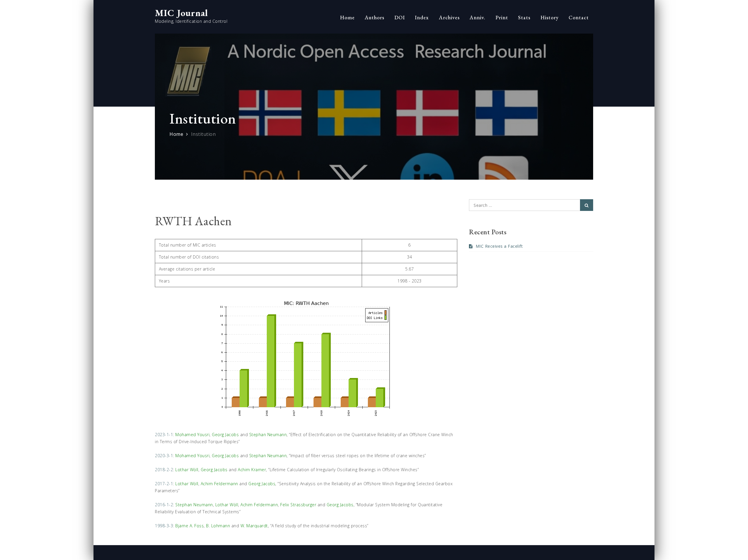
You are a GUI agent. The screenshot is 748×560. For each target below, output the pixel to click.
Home (347, 17)
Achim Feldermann (219, 483)
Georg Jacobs (225, 434)
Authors (374, 17)
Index (422, 17)
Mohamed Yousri (192, 434)
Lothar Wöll (186, 469)
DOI (399, 17)
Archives (449, 17)
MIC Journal (181, 13)
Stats (524, 17)
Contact (579, 17)
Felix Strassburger (298, 504)
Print (502, 17)
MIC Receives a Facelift (499, 246)
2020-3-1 (164, 455)
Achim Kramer (252, 469)
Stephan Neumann (268, 434)
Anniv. (477, 17)
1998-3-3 (164, 525)
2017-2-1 (164, 483)
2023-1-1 (164, 434)
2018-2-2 (164, 469)
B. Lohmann (218, 525)
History (550, 17)
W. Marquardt (254, 525)
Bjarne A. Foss (189, 525)
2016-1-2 (164, 504)
